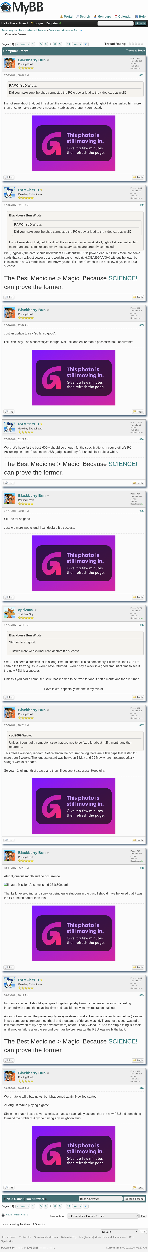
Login (38, 23)
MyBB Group (46, 1247)
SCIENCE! (122, 278)
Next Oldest (15, 1199)
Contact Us (25, 1237)
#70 (142, 1088)
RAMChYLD (28, 190)
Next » (77, 44)
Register (52, 23)
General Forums (37, 30)
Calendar (125, 16)
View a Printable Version (17, 1215)
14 (68, 44)
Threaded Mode (135, 50)
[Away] (41, 190)
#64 (142, 439)
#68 (142, 868)
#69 (142, 995)
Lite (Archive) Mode (90, 1237)
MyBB (18, 1247)
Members (104, 16)
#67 (142, 725)
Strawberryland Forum (14, 30)
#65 (142, 511)
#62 (142, 205)
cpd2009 (25, 610)
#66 (142, 625)
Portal (68, 16)
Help (142, 16)
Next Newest (35, 1199)
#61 (142, 75)
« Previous (23, 44)
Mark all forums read (114, 1237)
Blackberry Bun (32, 60)
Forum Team (9, 1237)
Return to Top (68, 1237)
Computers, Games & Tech (64, 30)
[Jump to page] (86, 44)
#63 (142, 325)
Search (85, 16)
